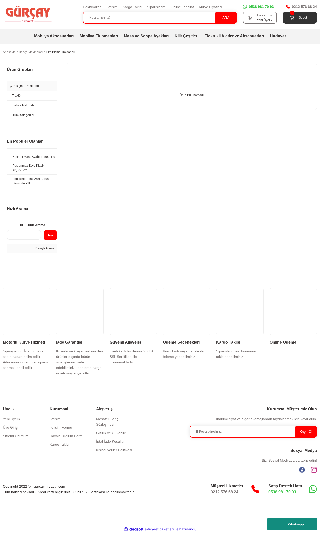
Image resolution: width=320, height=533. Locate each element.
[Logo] (28, 14)
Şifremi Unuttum (15, 436)
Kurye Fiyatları (210, 7)
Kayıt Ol (306, 432)
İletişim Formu (61, 427)
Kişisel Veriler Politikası (114, 450)
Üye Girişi (10, 427)
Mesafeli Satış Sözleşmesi (107, 421)
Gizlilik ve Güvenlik (111, 433)
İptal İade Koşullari (111, 441)
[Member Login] (250, 18)
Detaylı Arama (44, 248)
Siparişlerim (156, 7)
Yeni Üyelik (264, 20)
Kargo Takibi (132, 7)
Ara (50, 235)
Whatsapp (296, 524)
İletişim (112, 7)
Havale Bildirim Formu (67, 436)
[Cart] (292, 18)
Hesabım (264, 15)
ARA (226, 18)
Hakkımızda (92, 7)
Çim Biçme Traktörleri (60, 52)
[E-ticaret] (159, 529)
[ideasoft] (134, 529)
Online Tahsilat (182, 7)
